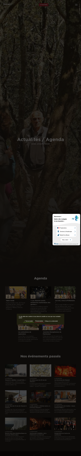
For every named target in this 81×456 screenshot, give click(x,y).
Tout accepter (29, 321)
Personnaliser (39, 321)
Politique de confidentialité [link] (51, 321)
